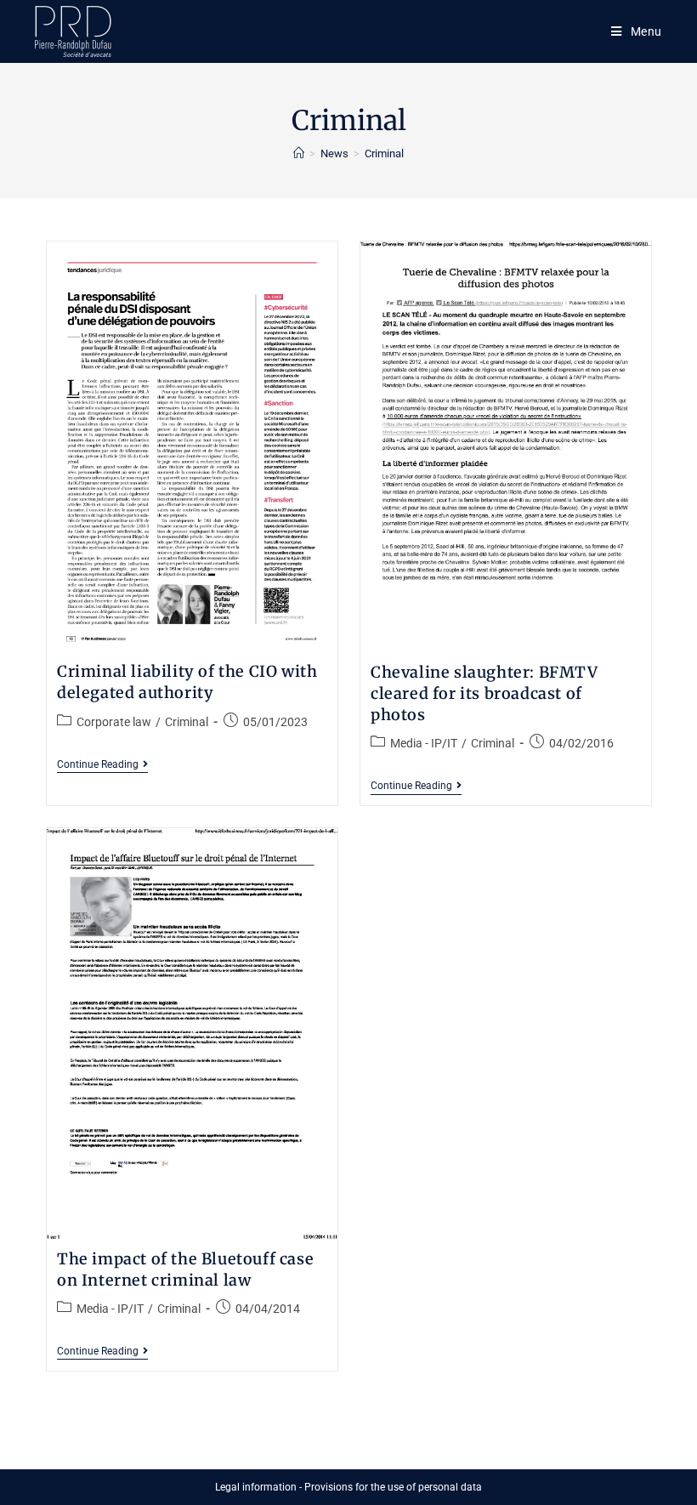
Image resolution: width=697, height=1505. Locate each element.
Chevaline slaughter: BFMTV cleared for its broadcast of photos (484, 693)
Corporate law (113, 722)
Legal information (256, 1487)
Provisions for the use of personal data (393, 1487)
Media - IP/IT (423, 743)
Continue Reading (102, 765)
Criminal (186, 722)
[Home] (298, 153)
